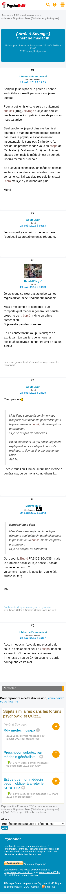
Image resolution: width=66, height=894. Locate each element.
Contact (35, 886)
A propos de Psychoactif (37, 883)
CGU (26, 886)
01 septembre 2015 (17, 765)
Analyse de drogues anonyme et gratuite (27, 607)
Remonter (9, 688)
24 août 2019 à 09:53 (33, 225)
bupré (26, 315)
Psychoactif (7, 806)
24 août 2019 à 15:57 (33, 637)
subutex (9, 110)
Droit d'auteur (11, 869)
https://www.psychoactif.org (18, 872)
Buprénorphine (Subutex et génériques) (36, 18)
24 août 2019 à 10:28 (33, 392)
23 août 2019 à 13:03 (33, 82)
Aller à (5, 819)
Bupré (24, 558)
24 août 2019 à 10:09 (33, 287)
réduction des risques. (30, 854)
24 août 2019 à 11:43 (33, 512)
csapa (54, 146)
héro (8, 181)
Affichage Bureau (13, 883)
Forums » (8, 15)
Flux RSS (50, 886)
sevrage (29, 110)
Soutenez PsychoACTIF (36, 864)
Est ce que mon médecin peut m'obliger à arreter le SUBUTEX (24, 784)
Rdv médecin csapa (19, 730)
